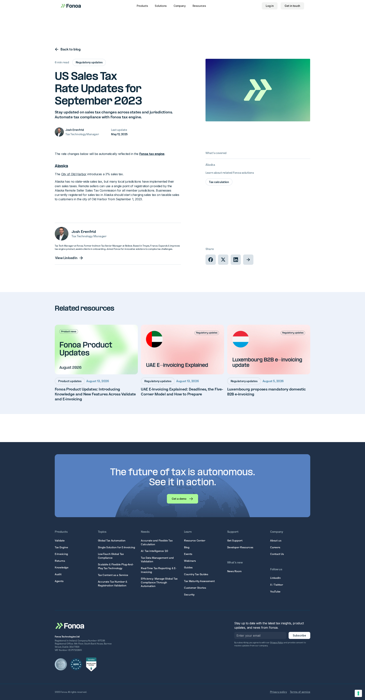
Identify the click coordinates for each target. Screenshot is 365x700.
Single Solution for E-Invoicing (116, 547)
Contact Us (277, 553)
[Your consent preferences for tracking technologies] (358, 693)
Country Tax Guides (196, 574)
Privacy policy (278, 691)
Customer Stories (195, 587)
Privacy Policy (276, 642)
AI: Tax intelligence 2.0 (154, 550)
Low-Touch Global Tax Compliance (111, 555)
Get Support (235, 540)
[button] (142, 5)
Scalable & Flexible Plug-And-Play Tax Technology (115, 566)
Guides (188, 567)
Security (189, 594)
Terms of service (300, 691)
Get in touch (292, 5)
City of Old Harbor (74, 174)
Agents (59, 581)
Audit (58, 574)
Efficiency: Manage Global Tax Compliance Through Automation (159, 582)
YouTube (275, 591)
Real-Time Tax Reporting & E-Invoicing (158, 570)
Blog (187, 547)
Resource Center (194, 540)
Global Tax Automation (111, 540)
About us (275, 540)
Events (188, 553)
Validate (60, 540)
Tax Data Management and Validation (157, 559)
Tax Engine (61, 547)
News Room (234, 571)
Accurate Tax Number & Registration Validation (112, 583)
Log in (270, 5)
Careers (275, 547)
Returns (60, 560)
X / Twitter (276, 584)
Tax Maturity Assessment (199, 581)
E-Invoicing (61, 553)
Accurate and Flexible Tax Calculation (156, 542)
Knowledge (61, 567)
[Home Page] (70, 625)
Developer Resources (240, 547)
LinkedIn (275, 577)
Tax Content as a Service (113, 575)
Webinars (190, 560)
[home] (71, 6)
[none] (211, 260)
